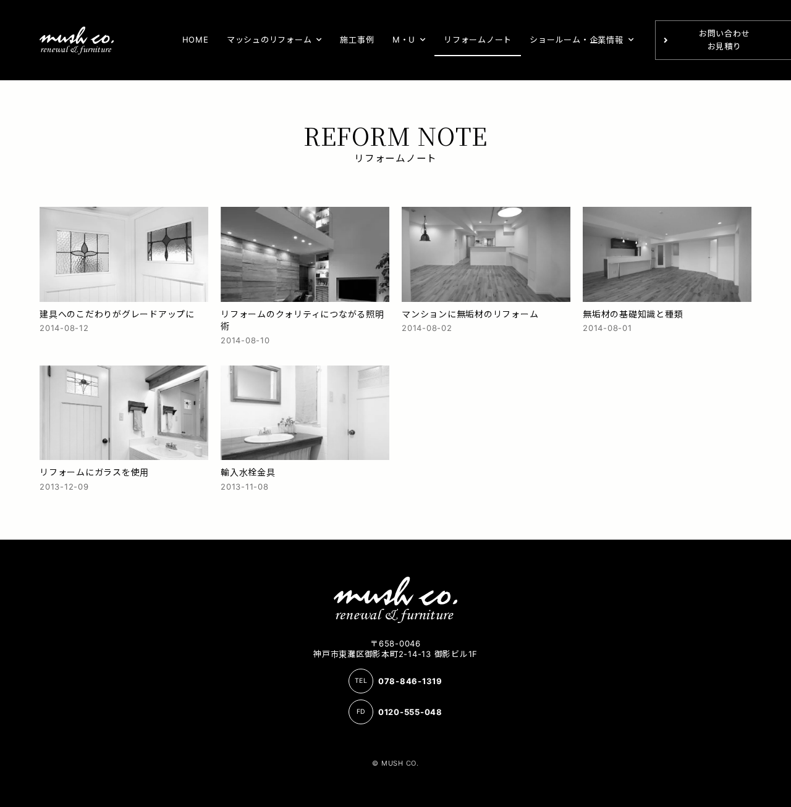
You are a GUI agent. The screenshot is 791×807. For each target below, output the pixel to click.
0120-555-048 (410, 712)
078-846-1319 (410, 681)
